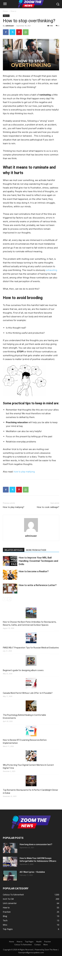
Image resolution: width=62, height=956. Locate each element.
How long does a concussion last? (36, 844)
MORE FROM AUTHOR (36, 550)
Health (39, 941)
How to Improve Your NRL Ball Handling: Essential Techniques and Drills (38, 561)
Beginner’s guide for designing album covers (23, 670)
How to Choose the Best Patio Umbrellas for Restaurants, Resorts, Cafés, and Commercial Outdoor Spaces (29, 623)
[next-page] (9, 599)
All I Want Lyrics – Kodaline (32, 872)
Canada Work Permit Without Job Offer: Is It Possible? (27, 693)
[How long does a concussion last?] (10, 848)
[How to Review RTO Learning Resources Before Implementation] (31, 731)
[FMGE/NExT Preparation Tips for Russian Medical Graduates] (31, 638)
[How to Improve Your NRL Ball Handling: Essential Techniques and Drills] (10, 561)
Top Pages (29, 941)
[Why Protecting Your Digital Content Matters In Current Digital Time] (31, 756)
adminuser (9, 26)
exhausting (51, 270)
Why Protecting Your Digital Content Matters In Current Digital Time (28, 766)
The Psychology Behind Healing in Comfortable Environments (24, 716)
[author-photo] (31, 532)
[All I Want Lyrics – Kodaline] (10, 876)
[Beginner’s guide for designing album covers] (31, 661)
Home (5, 11)
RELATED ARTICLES (14, 550)
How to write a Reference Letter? (38, 585)
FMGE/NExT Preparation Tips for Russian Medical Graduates (31, 647)
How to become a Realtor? (34, 571)
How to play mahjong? (13, 507)
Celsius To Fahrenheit (23, 944)
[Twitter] (12, 32)
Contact (37, 944)
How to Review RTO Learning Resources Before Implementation (25, 741)
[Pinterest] (19, 32)
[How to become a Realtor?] (10, 575)
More (45, 944)
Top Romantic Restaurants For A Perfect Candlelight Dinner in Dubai (30, 791)
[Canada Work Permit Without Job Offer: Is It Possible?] (31, 683)
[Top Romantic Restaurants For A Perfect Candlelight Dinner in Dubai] (31, 781)
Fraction (47, 941)
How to (13, 11)
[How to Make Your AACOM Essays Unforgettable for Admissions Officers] (10, 862)
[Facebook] (6, 32)
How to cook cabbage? (48, 507)
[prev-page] (4, 599)
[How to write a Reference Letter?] (10, 588)
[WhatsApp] (26, 32)
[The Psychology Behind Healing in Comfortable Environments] (31, 706)
